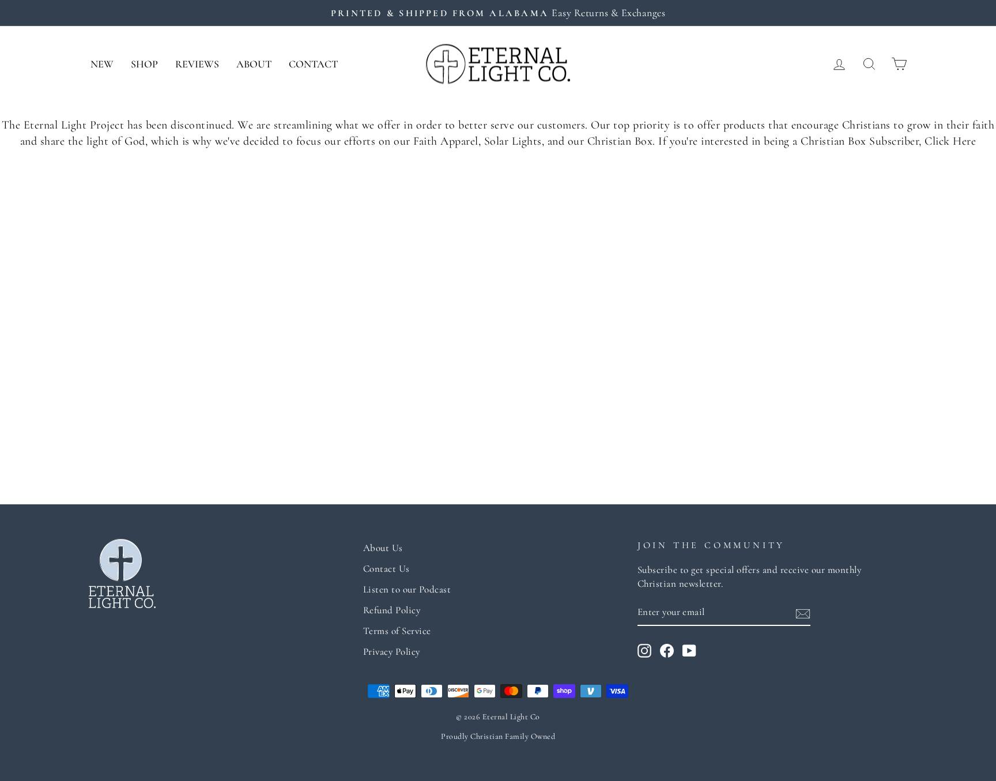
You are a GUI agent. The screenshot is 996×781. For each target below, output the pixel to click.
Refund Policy (392, 610)
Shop (144, 64)
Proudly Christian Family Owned (498, 736)
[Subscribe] (802, 613)
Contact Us (386, 569)
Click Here (950, 141)
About (253, 64)
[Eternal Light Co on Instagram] (644, 650)
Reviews (197, 64)
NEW (102, 64)
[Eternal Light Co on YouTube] (689, 650)
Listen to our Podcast (407, 589)
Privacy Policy (391, 652)
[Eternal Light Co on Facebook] (667, 650)
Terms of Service (397, 631)
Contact (313, 64)
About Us (383, 548)
